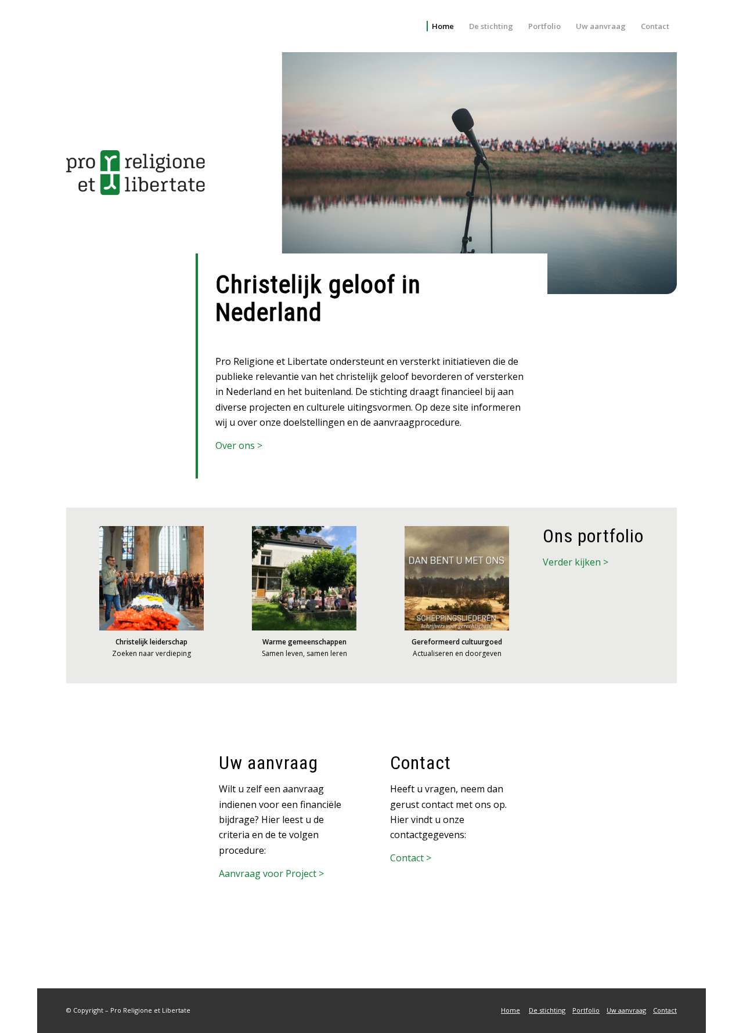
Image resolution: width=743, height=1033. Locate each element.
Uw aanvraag (626, 1010)
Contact (665, 1010)
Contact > (410, 857)
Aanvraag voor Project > (271, 873)
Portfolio (586, 1010)
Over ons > (238, 445)
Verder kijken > (575, 562)
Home (510, 1010)
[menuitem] (440, 26)
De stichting (547, 1010)
